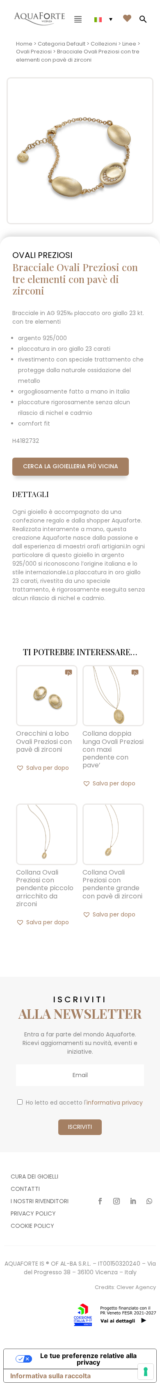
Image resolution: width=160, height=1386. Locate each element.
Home (24, 44)
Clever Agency (136, 1287)
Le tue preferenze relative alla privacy (88, 1358)
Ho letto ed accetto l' (84, 1102)
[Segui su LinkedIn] (132, 1201)
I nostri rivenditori (40, 1201)
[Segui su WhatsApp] (149, 1201)
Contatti (25, 1189)
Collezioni (104, 44)
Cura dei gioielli (34, 1177)
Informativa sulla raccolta (50, 1376)
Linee (129, 44)
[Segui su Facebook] (100, 1201)
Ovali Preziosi (34, 51)
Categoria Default (61, 44)
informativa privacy (115, 1102)
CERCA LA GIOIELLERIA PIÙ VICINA (70, 466)
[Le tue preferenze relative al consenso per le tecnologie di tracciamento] (145, 1371)
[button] (42, 767)
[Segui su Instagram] (116, 1201)
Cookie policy (32, 1226)
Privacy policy (33, 1214)
